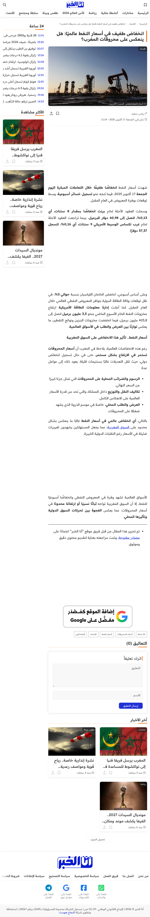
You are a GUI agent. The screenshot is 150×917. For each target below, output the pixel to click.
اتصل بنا (128, 876)
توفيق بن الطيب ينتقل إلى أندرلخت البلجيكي (19, 48)
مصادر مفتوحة (129, 537)
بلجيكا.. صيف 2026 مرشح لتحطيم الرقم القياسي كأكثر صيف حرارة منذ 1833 (19, 42)
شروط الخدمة (10, 876)
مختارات (127, 13)
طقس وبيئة (50, 13)
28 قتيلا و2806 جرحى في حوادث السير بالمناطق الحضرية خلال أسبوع (19, 35)
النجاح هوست (67, 912)
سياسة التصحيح (59, 876)
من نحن (143, 876)
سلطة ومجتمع (28, 13)
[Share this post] (51, 113)
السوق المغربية (119, 427)
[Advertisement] (97, 157)
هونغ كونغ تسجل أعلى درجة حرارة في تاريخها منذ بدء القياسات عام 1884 (19, 81)
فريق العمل (110, 876)
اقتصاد (9, 13)
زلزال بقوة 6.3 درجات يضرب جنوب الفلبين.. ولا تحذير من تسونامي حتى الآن (19, 88)
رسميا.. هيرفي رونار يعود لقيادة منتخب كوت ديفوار (19, 95)
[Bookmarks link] (145, 5)
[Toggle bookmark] (58, 113)
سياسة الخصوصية (86, 876)
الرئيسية (143, 13)
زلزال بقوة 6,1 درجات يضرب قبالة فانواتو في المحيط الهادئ (19, 55)
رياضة (93, 13)
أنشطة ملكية (109, 13)
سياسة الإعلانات (34, 876)
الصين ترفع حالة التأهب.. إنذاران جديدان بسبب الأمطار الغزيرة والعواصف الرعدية (19, 101)
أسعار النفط (107, 634)
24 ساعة (141, 634)
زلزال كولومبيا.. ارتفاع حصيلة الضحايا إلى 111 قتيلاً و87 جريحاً (19, 61)
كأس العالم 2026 (73, 13)
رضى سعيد (138, 113)
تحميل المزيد (98, 839)
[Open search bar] (4, 5)
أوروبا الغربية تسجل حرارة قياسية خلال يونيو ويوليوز (19, 75)
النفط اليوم (80, 634)
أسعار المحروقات (125, 634)
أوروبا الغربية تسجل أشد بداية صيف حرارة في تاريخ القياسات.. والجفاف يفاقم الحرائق (19, 68)
